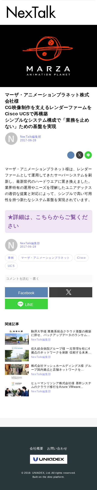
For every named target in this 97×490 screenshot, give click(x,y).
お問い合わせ (57, 448)
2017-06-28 (28, 140)
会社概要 (36, 448)
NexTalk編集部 (30, 136)
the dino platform (53, 477)
